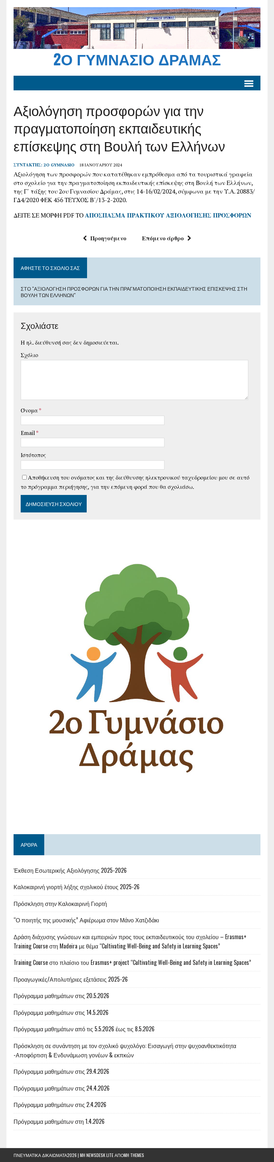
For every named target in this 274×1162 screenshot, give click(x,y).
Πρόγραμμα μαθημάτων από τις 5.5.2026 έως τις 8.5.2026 (84, 1029)
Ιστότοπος (33, 455)
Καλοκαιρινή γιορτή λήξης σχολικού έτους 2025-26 (76, 886)
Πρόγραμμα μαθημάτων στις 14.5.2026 (61, 1012)
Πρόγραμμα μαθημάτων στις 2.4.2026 (60, 1104)
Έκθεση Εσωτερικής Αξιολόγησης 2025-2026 (70, 870)
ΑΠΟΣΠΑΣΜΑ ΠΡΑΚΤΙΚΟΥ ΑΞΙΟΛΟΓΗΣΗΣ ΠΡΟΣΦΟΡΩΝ (168, 215)
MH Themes (134, 1155)
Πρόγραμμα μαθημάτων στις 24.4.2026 (62, 1088)
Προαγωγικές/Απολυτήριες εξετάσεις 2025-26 (71, 979)
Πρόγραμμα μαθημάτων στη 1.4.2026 (59, 1121)
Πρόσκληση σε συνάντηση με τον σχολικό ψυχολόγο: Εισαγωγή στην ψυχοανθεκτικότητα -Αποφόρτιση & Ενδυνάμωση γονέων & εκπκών (125, 1050)
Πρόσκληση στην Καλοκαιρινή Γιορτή (60, 903)
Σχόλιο (29, 355)
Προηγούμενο (108, 238)
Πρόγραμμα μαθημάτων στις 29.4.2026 (61, 1071)
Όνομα (30, 410)
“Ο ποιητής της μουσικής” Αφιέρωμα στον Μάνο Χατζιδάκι (86, 920)
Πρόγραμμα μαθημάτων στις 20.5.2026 (61, 995)
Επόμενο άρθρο (163, 238)
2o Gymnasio (59, 164)
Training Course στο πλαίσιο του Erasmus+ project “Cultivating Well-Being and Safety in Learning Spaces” (132, 962)
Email (28, 433)
